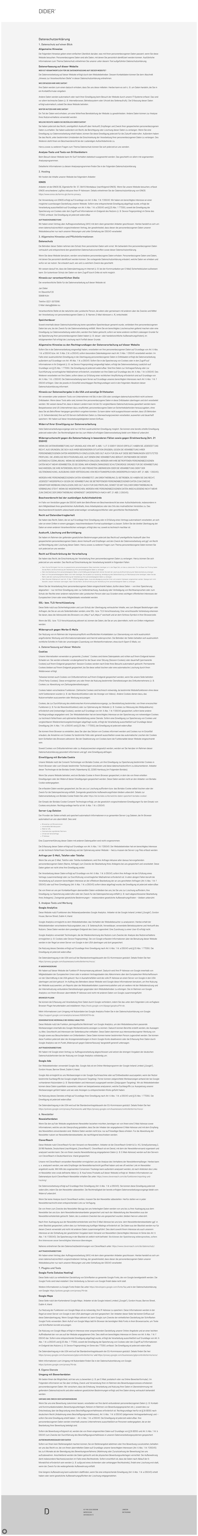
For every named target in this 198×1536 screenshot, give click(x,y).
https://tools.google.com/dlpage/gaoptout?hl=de (103, 1006)
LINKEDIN (125, 1509)
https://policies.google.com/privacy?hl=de (68, 1290)
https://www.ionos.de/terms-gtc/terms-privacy (60, 194)
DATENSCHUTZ (89, 1515)
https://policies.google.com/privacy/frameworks (60, 1109)
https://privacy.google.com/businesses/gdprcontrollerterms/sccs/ (128, 1355)
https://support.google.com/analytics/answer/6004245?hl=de (66, 1015)
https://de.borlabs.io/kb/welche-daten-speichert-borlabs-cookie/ (118, 796)
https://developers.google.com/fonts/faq (108, 1287)
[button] (4, 1531)
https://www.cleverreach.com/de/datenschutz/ (133, 1246)
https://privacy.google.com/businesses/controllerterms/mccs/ (67, 961)
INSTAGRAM (126, 1512)
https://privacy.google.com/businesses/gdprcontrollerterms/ (66, 1355)
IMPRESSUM (88, 1512)
